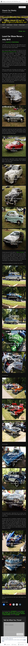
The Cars (15, 24)
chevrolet (10, 612)
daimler (22, 612)
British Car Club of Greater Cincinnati (9, 51)
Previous (20, 31)
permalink (17, 614)
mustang (14, 613)
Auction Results (9, 24)
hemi (7, 613)
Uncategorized (13, 611)
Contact (3, 27)
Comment (20, 634)
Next (24, 31)
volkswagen (22, 613)
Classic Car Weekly (9, 10)
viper (19, 613)
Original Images (22, 24)
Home (3, 24)
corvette (17, 612)
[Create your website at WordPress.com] (14, 1)
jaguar (9, 613)
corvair (14, 612)
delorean (3, 613)
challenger (6, 612)
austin (22, 611)
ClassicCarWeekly (15, 42)
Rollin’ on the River (20, 252)
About (8, 27)
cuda (20, 612)
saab (17, 613)
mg (11, 613)
